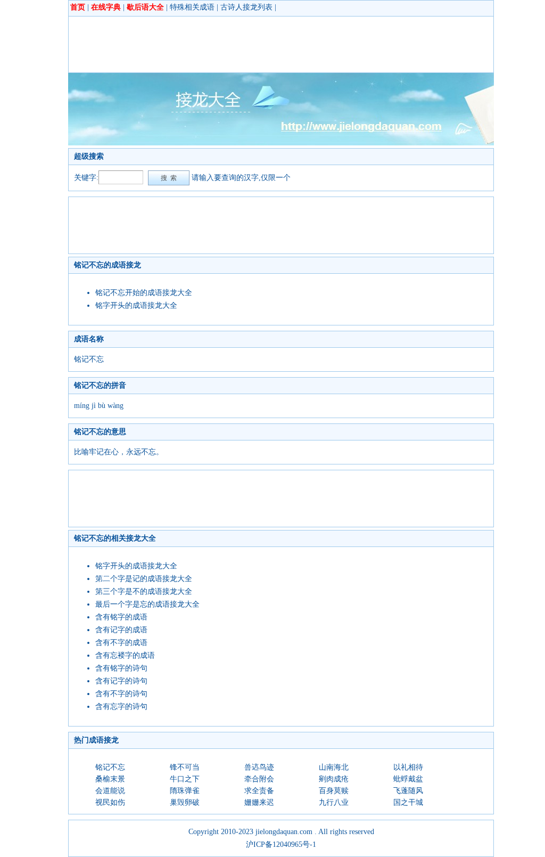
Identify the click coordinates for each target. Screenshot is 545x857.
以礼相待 (408, 767)
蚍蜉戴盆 (408, 779)
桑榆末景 (110, 779)
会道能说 (110, 791)
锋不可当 (185, 767)
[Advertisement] (267, 44)
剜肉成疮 (334, 779)
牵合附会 (259, 779)
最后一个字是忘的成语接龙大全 (147, 604)
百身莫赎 (334, 791)
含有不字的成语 (121, 643)
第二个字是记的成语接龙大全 (143, 579)
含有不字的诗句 (121, 694)
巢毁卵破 (185, 802)
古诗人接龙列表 (246, 7)
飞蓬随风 (408, 791)
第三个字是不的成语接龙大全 (143, 591)
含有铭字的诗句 (121, 668)
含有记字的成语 (121, 630)
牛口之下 (185, 779)
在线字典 (106, 7)
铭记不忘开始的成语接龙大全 (143, 293)
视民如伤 (110, 802)
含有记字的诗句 (121, 681)
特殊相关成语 (192, 7)
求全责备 (259, 791)
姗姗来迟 (259, 802)
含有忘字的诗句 (121, 707)
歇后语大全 (145, 7)
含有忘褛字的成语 (125, 655)
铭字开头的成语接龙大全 (136, 305)
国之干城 (408, 802)
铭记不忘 (110, 767)
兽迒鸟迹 (259, 767)
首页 (77, 7)
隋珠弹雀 (185, 791)
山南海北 (334, 767)
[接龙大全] (281, 143)
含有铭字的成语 (121, 617)
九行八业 (334, 802)
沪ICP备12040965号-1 (281, 844)
